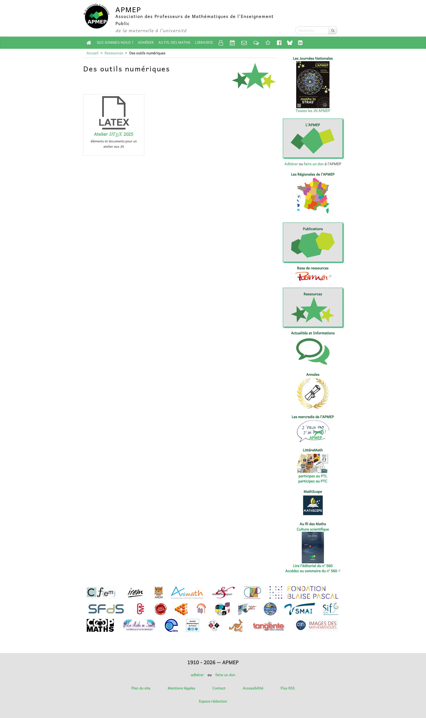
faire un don (313, 164)
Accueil (92, 53)
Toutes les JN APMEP (313, 110)
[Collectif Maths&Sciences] (160, 609)
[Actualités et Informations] (256, 42)
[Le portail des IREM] (135, 592)
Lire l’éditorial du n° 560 (313, 566)
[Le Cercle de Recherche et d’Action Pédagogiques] (252, 592)
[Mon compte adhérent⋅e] (221, 42)
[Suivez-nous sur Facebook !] (279, 42)
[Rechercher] (332, 30)
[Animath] (187, 592)
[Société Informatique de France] (331, 609)
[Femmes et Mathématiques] (223, 592)
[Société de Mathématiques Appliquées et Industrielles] (300, 609)
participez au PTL (313, 476)
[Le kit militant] (268, 42)
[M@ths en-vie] (270, 609)
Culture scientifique (313, 529)
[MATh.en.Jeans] (246, 609)
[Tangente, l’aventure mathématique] (268, 625)
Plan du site (140, 688)
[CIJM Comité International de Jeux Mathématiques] (181, 609)
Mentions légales (181, 688)
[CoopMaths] (100, 625)
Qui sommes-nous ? (115, 42)
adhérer (197, 675)
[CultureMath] (140, 609)
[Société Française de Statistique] (106, 609)
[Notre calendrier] (232, 42)
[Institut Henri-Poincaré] (201, 609)
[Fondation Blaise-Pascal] (304, 592)
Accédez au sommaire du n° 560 (311, 571)
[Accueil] (89, 42)
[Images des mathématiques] (316, 625)
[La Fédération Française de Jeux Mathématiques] (222, 609)
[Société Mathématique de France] (192, 625)
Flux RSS (287, 688)
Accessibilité (253, 688)
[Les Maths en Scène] (139, 625)
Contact (219, 688)
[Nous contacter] (244, 42)
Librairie (204, 42)
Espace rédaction (213, 701)
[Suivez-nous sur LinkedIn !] (300, 42)
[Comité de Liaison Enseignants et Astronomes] (171, 625)
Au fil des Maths (174, 42)
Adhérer (146, 42)
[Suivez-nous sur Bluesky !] (290, 43)
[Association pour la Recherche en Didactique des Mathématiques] (158, 592)
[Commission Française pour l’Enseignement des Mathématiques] (101, 592)
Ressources (114, 53)
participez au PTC (312, 481)
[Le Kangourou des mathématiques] (236, 625)
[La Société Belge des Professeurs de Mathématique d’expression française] (213, 625)
